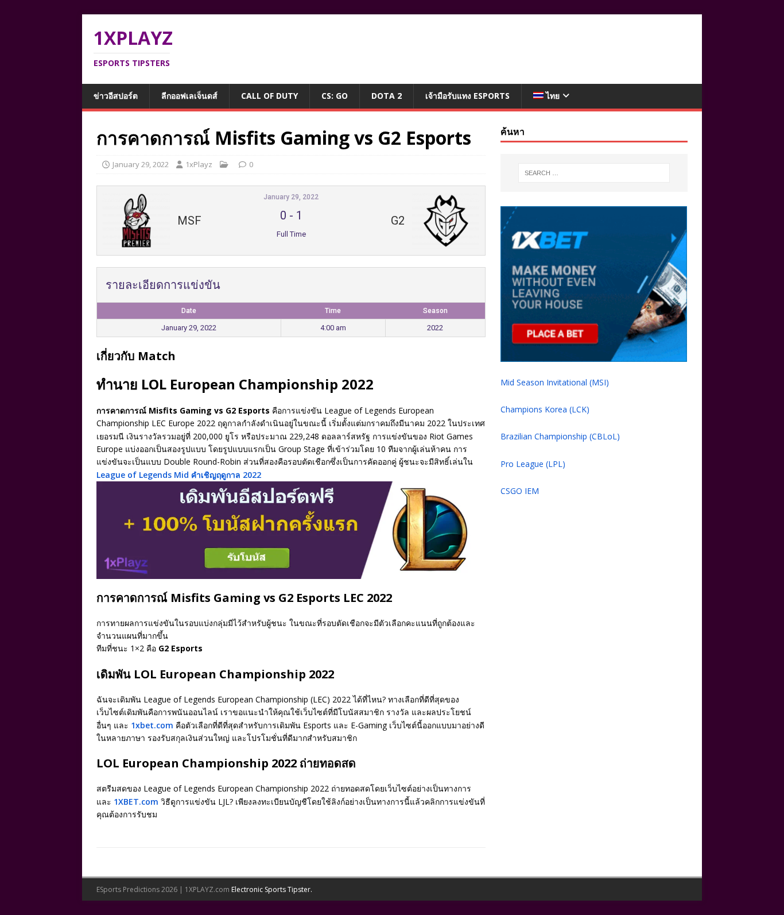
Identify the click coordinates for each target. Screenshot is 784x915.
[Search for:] (594, 173)
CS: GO (334, 95)
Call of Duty (269, 95)
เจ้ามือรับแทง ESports (467, 95)
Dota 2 (386, 95)
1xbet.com (152, 725)
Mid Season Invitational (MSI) (554, 382)
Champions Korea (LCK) (544, 409)
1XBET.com (136, 801)
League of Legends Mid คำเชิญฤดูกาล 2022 (178, 474)
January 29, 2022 (140, 164)
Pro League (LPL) (532, 463)
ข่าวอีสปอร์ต (116, 95)
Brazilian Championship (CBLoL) (560, 436)
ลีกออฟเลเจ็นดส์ (189, 95)
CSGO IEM (519, 490)
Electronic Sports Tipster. (271, 889)
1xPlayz (198, 164)
